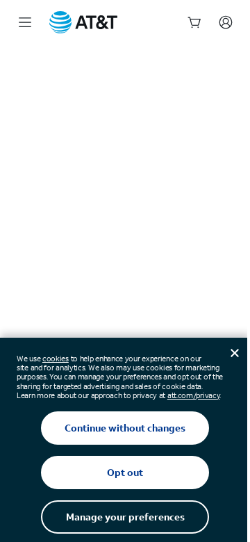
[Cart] (194, 22)
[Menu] (25, 22)
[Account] (226, 22)
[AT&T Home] (83, 22)
